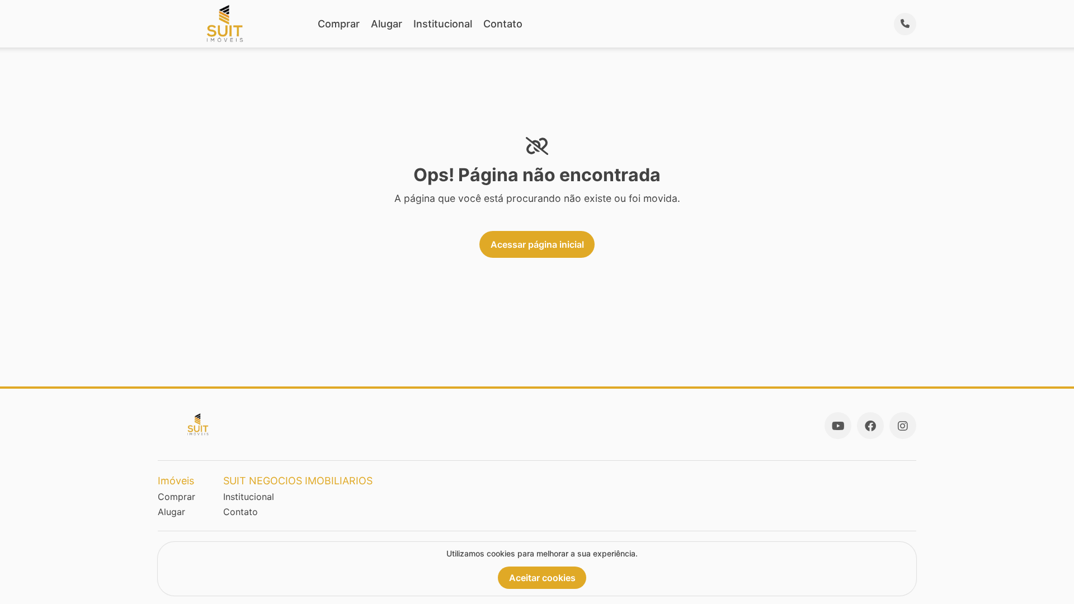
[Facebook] (870, 425)
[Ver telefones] (905, 24)
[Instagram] (902, 425)
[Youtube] (838, 425)
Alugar (386, 24)
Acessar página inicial (537, 244)
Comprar (339, 24)
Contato (502, 24)
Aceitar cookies (542, 577)
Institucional (442, 24)
